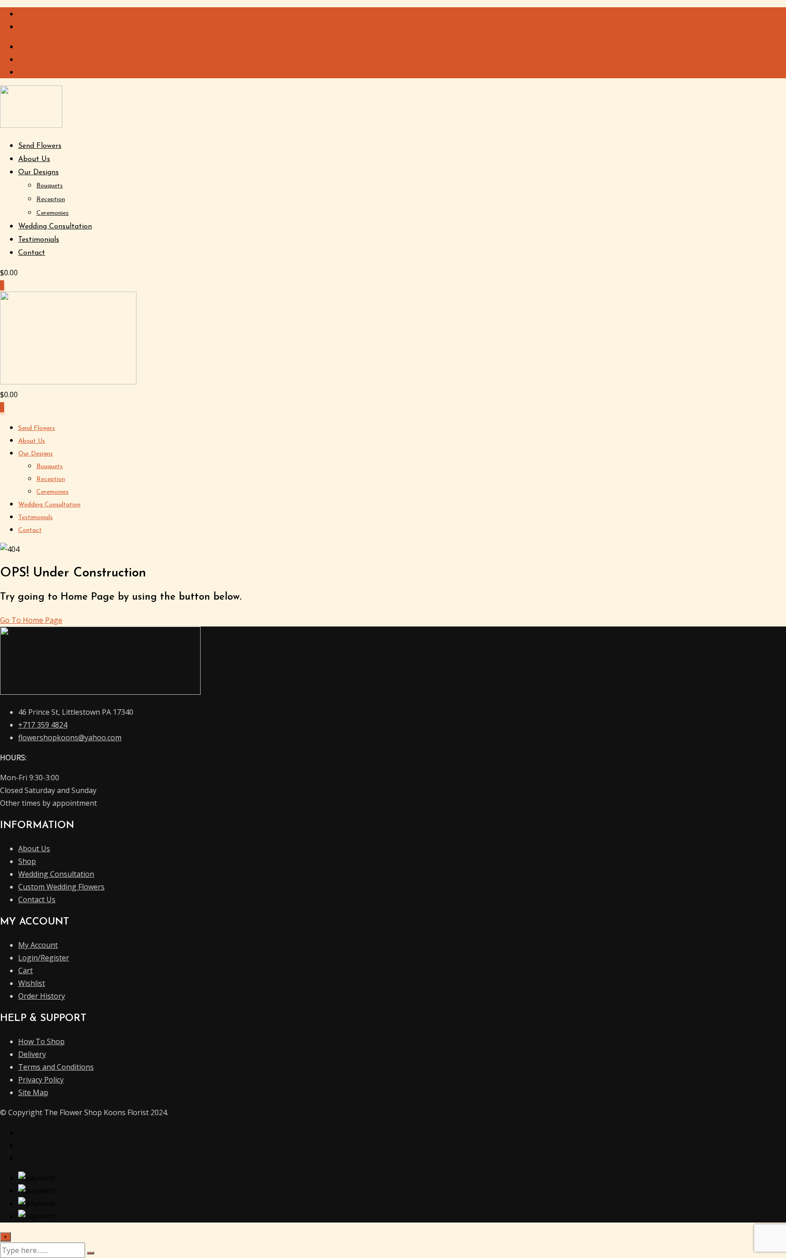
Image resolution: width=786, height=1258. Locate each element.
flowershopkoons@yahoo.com (69, 26)
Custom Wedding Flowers (61, 887)
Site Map (33, 1092)
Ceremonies (52, 213)
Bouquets (49, 185)
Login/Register (43, 958)
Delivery (32, 1054)
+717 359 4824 (42, 725)
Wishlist (31, 983)
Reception (50, 199)
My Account (38, 945)
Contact (31, 253)
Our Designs (38, 172)
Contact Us (36, 899)
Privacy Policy (41, 1080)
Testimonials (38, 239)
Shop (27, 861)
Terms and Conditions (56, 1067)
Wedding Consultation (55, 226)
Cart (25, 970)
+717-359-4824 (43, 14)
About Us (34, 159)
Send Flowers (39, 146)
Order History (41, 996)
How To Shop (41, 1041)
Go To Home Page (31, 620)
